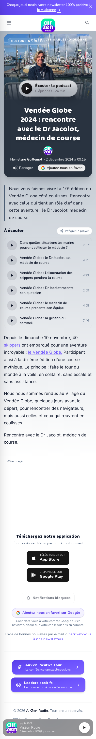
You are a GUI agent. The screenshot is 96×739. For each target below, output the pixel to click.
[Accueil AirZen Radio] (48, 23)
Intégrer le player (77, 231)
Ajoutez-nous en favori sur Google (51, 612)
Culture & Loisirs (28, 41)
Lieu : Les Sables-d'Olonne (60, 39)
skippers (12, 345)
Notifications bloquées (48, 598)
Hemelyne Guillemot (26, 159)
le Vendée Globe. (45, 352)
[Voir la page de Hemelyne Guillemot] (48, 150)
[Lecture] (84, 727)
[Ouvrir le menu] (9, 23)
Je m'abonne (49, 9)
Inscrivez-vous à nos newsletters (62, 636)
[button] (48, 727)
